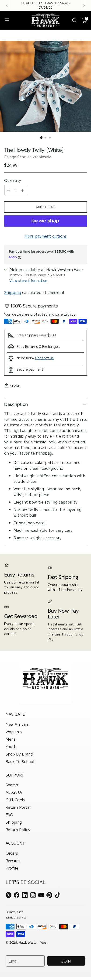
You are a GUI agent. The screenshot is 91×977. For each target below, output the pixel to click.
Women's (14, 731)
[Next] (84, 5)
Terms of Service (16, 917)
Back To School (20, 761)
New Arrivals (17, 724)
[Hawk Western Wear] (45, 20)
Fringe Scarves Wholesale (27, 156)
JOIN (66, 961)
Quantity (12, 180)
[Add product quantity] (22, 190)
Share (15, 385)
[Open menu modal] (6, 20)
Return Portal (18, 807)
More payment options (45, 236)
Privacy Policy (14, 912)
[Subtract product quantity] (8, 190)
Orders (12, 853)
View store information (28, 280)
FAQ (9, 814)
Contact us (44, 357)
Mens (10, 739)
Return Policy (18, 829)
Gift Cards (15, 799)
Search (12, 784)
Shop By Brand (19, 754)
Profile (12, 868)
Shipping (12, 292)
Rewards (13, 860)
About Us (14, 792)
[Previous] (7, 5)
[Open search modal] (74, 20)
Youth (11, 746)
